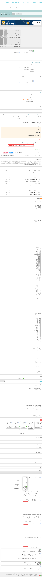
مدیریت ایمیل (38, 260)
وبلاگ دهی (38, 271)
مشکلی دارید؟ (36, 142)
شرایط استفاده (16, 488)
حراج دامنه (39, 467)
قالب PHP (38, 324)
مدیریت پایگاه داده (37, 266)
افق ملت (40, 442)
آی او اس (38, 315)
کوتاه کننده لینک (38, 279)
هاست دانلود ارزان (38, 465)
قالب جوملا (38, 333)
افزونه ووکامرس (38, 290)
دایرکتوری (38, 249)
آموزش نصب (38, 349)
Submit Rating (38, 132)
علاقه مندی (38, 255)
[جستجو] (13, 14)
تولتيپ (39, 302)
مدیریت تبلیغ (38, 261)
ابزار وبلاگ (16, 481)
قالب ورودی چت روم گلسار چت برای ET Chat (31, 181)
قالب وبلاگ (16, 484)
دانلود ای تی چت (39, 164)
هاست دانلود (19, 575)
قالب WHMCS (38, 327)
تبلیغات (17, 477)
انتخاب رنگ (38, 298)
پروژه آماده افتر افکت (37, 362)
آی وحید (31, 575)
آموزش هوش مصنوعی (38, 462)
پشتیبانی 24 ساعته (31, 103)
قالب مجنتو (38, 335)
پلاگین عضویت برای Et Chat (33, 192)
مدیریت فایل (38, 264)
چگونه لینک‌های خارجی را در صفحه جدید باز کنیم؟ (29, 554)
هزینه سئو (39, 439)
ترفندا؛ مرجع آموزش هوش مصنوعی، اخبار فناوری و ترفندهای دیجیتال (10, 34)
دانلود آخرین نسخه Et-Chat (4, 162)
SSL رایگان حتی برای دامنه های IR (29, 69)
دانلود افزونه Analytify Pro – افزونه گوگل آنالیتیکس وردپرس (33, 405)
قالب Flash (38, 321)
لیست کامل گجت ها (21, 433)
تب (39, 300)
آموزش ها (38, 350)
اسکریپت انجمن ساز (17, 30)
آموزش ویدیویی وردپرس (37, 206)
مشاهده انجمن (2, 28)
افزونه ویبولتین (38, 291)
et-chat (40, 161)
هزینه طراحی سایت (38, 447)
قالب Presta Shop (37, 325)
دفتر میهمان (38, 250)
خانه (40, 110)
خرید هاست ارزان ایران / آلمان (36, 62)
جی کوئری (39, 294)
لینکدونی (39, 258)
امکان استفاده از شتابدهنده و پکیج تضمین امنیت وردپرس (26, 74)
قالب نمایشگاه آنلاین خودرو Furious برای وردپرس (35, 388)
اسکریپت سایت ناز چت (4, 161)
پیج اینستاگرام (5, 152)
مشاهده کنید (25, 524)
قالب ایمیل (38, 331)
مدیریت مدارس (38, 265)
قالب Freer (38, 322)
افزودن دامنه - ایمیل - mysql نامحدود (29, 65)
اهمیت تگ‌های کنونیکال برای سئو (15, 44)
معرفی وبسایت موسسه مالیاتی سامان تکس (13, 35)
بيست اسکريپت (33, 126)
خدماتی (39, 248)
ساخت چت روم (26, 164)
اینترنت (39, 207)
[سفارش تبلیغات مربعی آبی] (26, 52)
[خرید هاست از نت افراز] (31, 51)
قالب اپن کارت (38, 329)
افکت (39, 297)
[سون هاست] (19, 19)
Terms (33, 573)
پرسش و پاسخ (38, 274)
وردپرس (39, 352)
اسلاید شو (38, 296)
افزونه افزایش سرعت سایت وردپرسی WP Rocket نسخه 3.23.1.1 (33, 398)
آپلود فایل (40, 470)
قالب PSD (38, 326)
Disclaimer (35, 573)
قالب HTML (38, 323)
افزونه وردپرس (38, 289)
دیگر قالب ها (38, 319)
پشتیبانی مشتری (38, 275)
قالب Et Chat (38, 320)
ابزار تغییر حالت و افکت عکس (36, 209)
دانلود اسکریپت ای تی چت (18, 163)
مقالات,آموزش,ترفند (38, 348)
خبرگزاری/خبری (38, 247)
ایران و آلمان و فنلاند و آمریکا (30, 101)
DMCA (27, 573)
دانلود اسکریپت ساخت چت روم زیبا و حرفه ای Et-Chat (8, 163)
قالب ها (40, 318)
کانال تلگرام (11, 152)
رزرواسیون (38, 252)
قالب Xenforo (38, 328)
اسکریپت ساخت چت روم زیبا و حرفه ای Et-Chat (33, 161)
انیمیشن (39, 299)
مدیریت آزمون (38, 259)
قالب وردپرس (38, 338)
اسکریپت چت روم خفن (27, 162)
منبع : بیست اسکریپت (24, 142)
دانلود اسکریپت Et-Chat (25, 163)
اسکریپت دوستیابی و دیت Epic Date (37, 384)
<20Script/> (4, 13)
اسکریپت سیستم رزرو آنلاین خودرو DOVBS (30, 562)
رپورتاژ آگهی (39, 313)
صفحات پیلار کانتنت (17, 42)
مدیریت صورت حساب (37, 263)
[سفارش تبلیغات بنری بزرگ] (31, 50)
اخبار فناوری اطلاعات (38, 220)
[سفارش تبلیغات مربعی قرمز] (17, 52)
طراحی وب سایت (35, 575)
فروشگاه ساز (38, 257)
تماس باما (17, 480)
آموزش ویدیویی (39, 205)
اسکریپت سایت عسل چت (10, 161)
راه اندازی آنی (32, 71)
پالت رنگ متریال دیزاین (15, 489)
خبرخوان (39, 304)
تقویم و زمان (38, 301)
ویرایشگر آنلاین (38, 272)
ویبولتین (39, 340)
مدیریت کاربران (38, 267)
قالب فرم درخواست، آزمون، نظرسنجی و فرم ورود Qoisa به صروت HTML (32, 408)
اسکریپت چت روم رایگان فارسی (19, 162)
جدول (39, 303)
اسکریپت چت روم (38, 162)
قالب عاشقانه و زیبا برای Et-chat (33, 170)
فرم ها (39, 256)
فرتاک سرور (39, 92)
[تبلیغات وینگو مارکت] (21, 378)
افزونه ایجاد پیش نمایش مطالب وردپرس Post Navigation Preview (26, 558)
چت (2, 114)
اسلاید (39, 295)
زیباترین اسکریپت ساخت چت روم (32, 164)
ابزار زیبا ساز (38, 211)
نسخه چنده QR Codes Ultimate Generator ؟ (13, 39)
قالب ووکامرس (38, 339)
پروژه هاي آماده (39, 361)
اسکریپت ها (34, 110)
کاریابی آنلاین (38, 277)
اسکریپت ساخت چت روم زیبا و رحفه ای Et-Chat (20, 161)
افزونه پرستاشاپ (38, 292)
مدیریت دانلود (38, 262)
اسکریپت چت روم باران (33, 162)
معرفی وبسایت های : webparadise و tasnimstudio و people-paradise (10, 37)
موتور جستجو (38, 268)
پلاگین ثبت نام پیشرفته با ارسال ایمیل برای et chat (31, 183)
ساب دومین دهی (38, 253)
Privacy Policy (30, 573)
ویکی (39, 273)
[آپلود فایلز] (23, 19)
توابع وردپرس (16, 485)
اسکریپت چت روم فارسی (11, 162)
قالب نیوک (38, 337)
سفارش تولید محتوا (38, 449)
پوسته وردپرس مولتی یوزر (36, 342)
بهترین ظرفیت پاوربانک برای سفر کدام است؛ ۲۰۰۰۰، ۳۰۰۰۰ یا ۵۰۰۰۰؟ (10, 32)
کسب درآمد (38, 278)
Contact (25, 573)
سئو (39, 351)
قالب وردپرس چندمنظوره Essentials (37, 391)
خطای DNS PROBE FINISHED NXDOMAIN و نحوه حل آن (27, 549)
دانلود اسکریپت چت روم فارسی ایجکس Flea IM (31, 185)
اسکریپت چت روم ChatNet (33, 194)
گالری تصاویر (38, 280)
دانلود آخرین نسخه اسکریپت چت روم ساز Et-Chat (34, 163)
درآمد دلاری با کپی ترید (38, 444)
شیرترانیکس (38, 293)
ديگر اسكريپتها (38, 251)
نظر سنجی (38, 269)
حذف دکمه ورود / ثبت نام (16, 46)
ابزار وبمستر (39, 208)
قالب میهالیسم (38, 336)
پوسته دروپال (38, 341)
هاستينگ (39, 270)
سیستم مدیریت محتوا (37, 254)
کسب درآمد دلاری (38, 452)
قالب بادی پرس (38, 332)
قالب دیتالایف (38, 334)
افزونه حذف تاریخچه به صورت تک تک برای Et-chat (31, 179)
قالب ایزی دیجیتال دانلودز (36, 330)
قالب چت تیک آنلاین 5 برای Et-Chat (32, 172)
